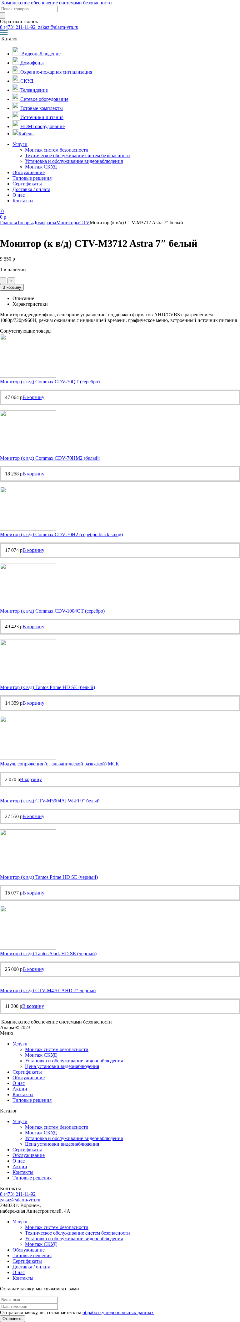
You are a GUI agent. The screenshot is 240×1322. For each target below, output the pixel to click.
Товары (25, 222)
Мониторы (67, 222)
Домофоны (44, 222)
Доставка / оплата (31, 189)
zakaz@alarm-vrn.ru (57, 27)
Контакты (22, 200)
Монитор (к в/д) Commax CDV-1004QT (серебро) (52, 611)
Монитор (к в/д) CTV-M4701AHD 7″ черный (48, 990)
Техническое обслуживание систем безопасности (77, 155)
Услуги (20, 144)
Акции (19, 1088)
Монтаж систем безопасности (56, 150)
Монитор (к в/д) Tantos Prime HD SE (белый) (47, 687)
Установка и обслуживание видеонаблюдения (74, 161)
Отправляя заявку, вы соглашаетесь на (77, 1312)
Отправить (12, 1318)
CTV (84, 222)
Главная (8, 222)
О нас (18, 195)
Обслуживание (28, 172)
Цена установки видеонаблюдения (62, 1066)
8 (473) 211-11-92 (18, 27)
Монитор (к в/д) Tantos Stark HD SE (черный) (48, 953)
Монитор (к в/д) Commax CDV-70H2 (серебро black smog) (61, 534)
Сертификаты (27, 183)
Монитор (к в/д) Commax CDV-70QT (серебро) (50, 381)
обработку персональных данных (118, 1312)
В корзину (11, 287)
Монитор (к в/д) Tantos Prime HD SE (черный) (49, 877)
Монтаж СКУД (41, 166)
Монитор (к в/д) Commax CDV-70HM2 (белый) (50, 458)
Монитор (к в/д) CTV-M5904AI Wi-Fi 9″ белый (50, 800)
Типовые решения (32, 178)
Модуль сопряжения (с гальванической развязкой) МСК (59, 763)
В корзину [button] (33, 397)
